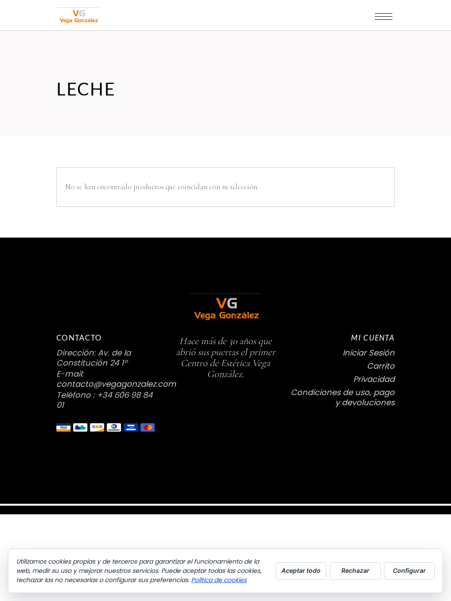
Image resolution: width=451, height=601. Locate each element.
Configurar (409, 570)
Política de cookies (219, 579)
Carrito (381, 365)
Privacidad (374, 379)
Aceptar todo (301, 570)
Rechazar (355, 570)
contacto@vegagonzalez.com (116, 383)
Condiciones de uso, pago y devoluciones (343, 397)
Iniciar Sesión (369, 352)
